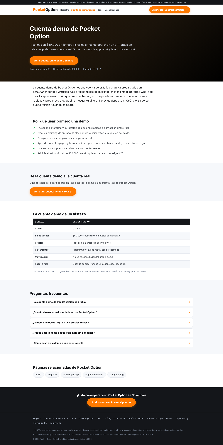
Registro (64, 10)
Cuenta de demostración (83, 10)
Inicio (38, 374)
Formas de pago (155, 418)
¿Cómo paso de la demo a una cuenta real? (57, 343)
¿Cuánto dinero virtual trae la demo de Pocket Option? (64, 312)
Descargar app (112, 10)
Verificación (55, 423)
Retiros (169, 418)
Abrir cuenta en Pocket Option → (169, 9)
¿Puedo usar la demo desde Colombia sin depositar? (63, 332)
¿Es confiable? (40, 423)
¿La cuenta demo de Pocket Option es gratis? (59, 301)
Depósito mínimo (94, 374)
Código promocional (115, 418)
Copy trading (117, 374)
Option (45, 10)
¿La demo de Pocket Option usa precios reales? (60, 322)
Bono (100, 10)
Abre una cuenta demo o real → (53, 191)
